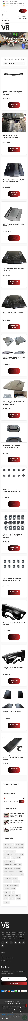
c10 (11, 847)
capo (6, 851)
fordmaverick (17, 864)
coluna (16, 854)
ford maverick (8, 864)
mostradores (8, 881)
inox (20, 871)
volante (7, 902)
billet (22, 844)
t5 (13, 892)
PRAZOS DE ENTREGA (7, 958)
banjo (17, 844)
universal (12, 899)
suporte (13, 888)
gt (16, 871)
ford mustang (8, 868)
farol (18, 858)
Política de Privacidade (8, 1014)
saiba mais (21, 938)
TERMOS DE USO (5, 960)
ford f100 (11, 861)
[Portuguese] (4, 4)
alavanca (7, 844)
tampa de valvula (9, 895)
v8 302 (18, 899)
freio (6, 871)
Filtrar (21, 801)
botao (6, 847)
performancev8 (14, 885)
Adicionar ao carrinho (14, 105)
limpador (13, 875)
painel (6, 885)
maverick (20, 875)
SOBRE (3, 952)
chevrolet (12, 851)
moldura (15, 878)
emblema (7, 858)
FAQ (2, 955)
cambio (21, 847)
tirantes (18, 895)
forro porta (17, 868)
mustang (16, 881)
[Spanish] (4, 6)
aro (12, 844)
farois (13, 858)
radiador (7, 888)
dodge (21, 854)
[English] (4, 2)
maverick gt (8, 878)
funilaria (11, 871)
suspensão (7, 892)
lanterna (7, 875)
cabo (15, 847)
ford (6, 861)
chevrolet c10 (8, 854)
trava (6, 899)
